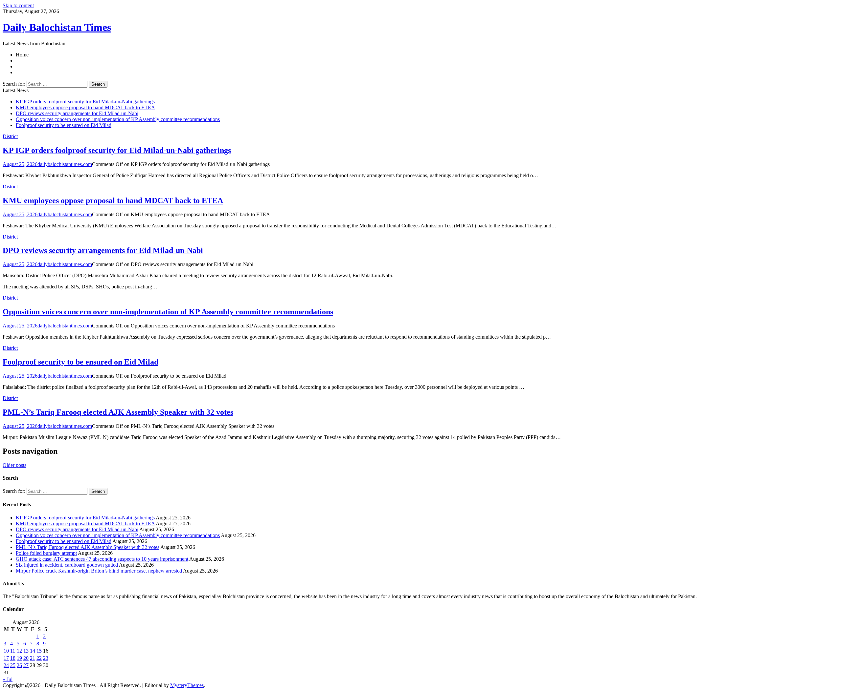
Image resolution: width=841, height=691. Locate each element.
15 (39, 651)
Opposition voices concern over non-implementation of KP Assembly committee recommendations (118, 119)
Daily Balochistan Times (57, 27)
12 (19, 651)
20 (26, 658)
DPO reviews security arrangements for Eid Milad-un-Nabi (77, 113)
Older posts (14, 465)
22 (39, 658)
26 (19, 665)
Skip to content (18, 5)
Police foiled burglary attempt (46, 553)
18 (12, 658)
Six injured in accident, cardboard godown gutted (67, 565)
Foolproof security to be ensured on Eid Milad (63, 125)
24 (6, 665)
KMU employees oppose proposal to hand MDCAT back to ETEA (85, 107)
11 (12, 651)
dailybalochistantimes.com (64, 164)
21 (32, 658)
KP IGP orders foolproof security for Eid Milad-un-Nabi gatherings (85, 101)
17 (6, 658)
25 (12, 665)
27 (26, 665)
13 (26, 651)
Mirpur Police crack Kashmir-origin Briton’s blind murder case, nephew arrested (99, 571)
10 (6, 651)
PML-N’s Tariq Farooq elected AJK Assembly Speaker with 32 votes (118, 412)
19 (19, 658)
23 (45, 658)
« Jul (7, 679)
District (10, 136)
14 (32, 651)
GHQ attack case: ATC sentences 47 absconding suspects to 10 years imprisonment (102, 559)
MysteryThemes (187, 685)
